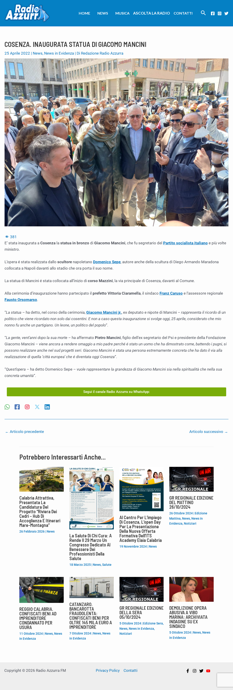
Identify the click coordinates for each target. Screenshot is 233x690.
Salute (106, 564)
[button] (203, 13)
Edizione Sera (153, 623)
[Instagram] (220, 13)
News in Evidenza (59, 53)
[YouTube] (208, 671)
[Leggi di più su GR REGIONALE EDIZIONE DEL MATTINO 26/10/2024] (191, 479)
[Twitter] (226, 13)
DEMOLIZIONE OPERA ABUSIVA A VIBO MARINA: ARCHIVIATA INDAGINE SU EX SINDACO (188, 617)
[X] (37, 407)
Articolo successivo (208, 431)
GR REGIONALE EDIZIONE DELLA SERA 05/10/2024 (141, 612)
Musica (122, 13)
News (102, 13)
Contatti (183, 13)
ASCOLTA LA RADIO (151, 13)
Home (84, 13)
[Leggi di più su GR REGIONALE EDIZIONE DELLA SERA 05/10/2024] (141, 589)
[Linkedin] (47, 407)
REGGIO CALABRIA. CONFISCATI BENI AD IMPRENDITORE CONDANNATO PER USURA (37, 618)
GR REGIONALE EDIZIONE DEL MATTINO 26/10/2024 (191, 502)
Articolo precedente (24, 431)
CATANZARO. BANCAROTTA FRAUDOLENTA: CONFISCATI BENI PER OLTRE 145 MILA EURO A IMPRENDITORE (90, 616)
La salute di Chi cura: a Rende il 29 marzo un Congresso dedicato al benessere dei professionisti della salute (90, 547)
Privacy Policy (108, 670)
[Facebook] (213, 13)
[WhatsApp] (7, 407)
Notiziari (190, 523)
